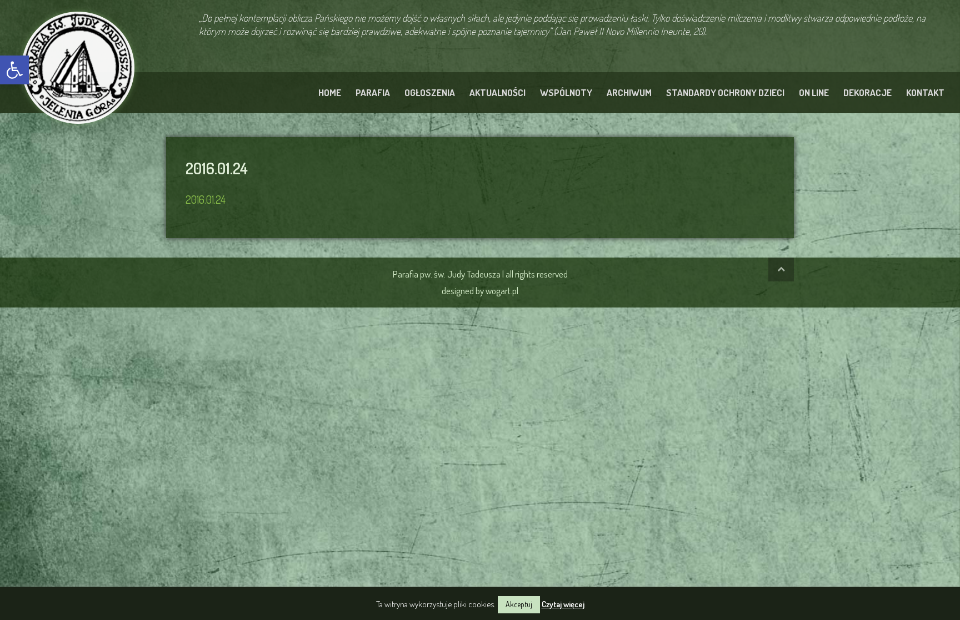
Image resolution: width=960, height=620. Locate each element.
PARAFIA (373, 92)
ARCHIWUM (629, 92)
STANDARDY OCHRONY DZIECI (725, 92)
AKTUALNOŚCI (497, 92)
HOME (329, 92)
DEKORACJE (867, 92)
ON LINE (814, 92)
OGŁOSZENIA (429, 92)
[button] (14, 70)
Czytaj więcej (563, 604)
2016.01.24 (206, 199)
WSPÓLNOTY (566, 92)
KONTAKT (925, 92)
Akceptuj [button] (519, 604)
